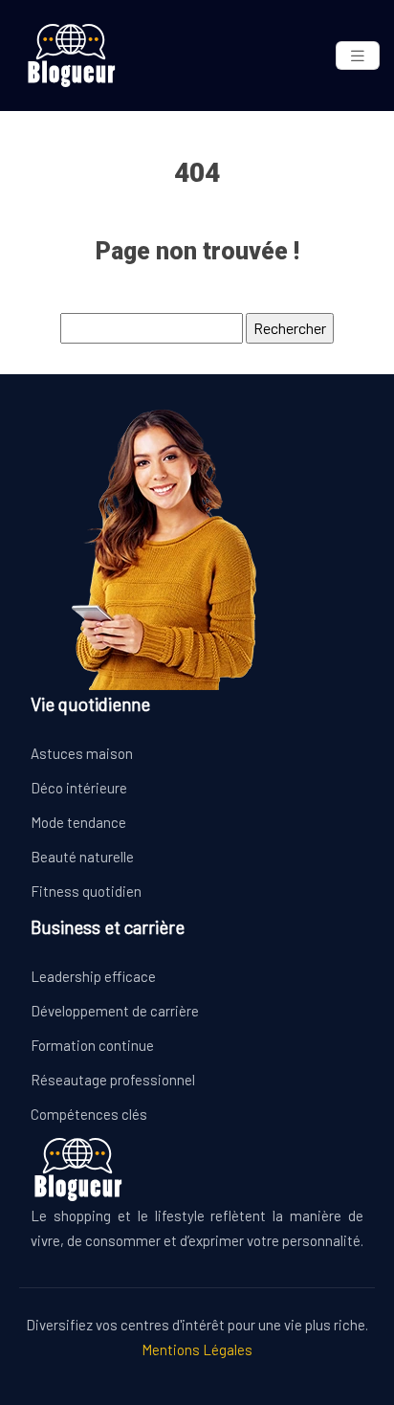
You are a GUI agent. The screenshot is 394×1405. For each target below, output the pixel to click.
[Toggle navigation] (358, 56)
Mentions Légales (197, 1349)
